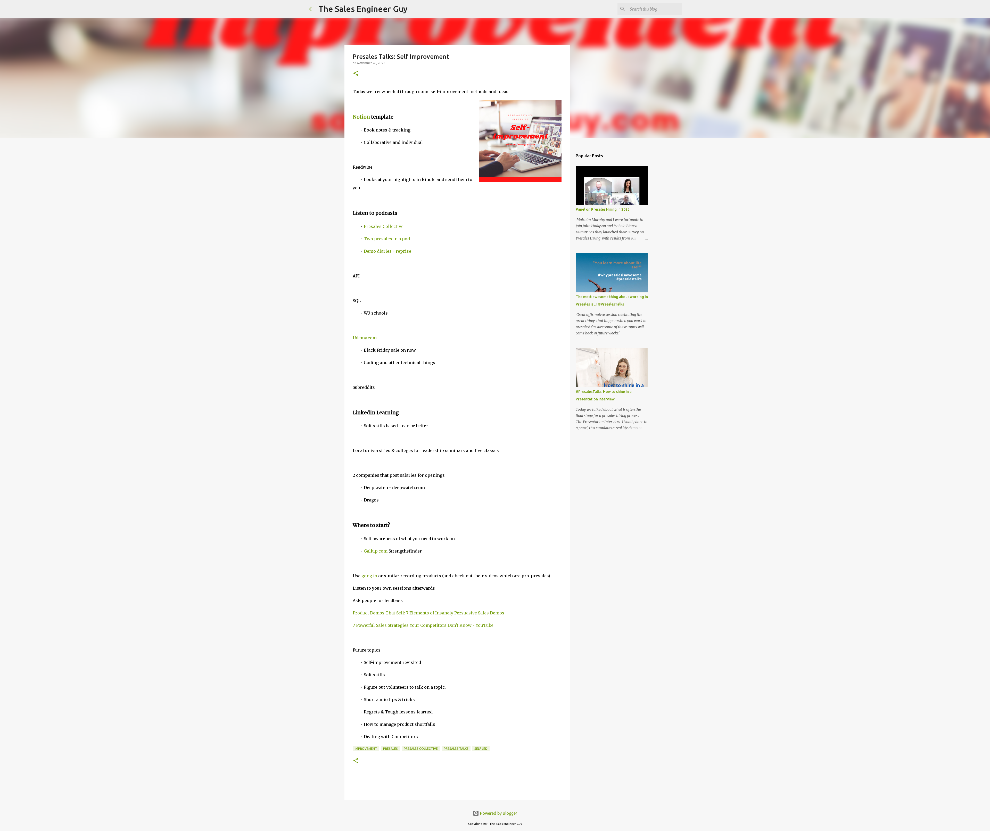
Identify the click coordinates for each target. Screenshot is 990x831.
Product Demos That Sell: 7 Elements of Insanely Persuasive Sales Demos (428, 612)
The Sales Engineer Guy (363, 8)
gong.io (369, 575)
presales (390, 748)
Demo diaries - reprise (387, 251)
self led (481, 748)
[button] (356, 73)
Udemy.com (365, 337)
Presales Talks (456, 748)
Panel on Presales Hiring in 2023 (603, 209)
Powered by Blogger (498, 813)
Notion (361, 117)
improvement (366, 748)
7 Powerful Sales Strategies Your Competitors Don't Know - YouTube (423, 625)
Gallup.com (375, 551)
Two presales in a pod (387, 238)
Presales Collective (383, 226)
